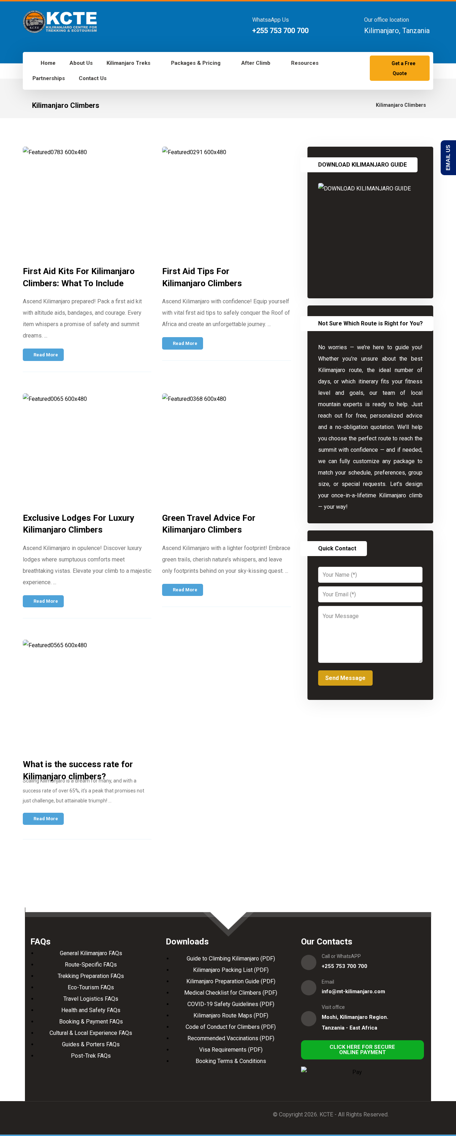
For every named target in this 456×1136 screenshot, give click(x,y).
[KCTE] (60, 21)
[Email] (308, 987)
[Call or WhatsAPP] (308, 962)
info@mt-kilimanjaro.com (353, 991)
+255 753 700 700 (344, 966)
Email (328, 982)
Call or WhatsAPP (341, 956)
